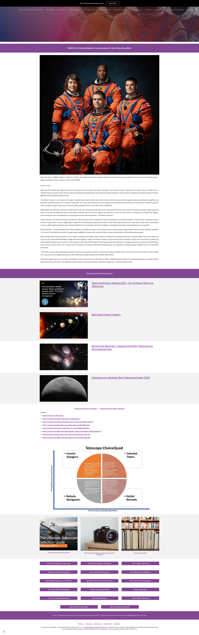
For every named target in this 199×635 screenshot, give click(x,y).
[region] (99, 3)
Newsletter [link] (50, 10)
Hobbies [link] (161, 10)
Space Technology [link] (175, 10)
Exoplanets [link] (149, 10)
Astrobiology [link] (73, 10)
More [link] (189, 10)
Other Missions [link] (135, 10)
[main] (99, 48)
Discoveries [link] (104, 10)
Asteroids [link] (60, 10)
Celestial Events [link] (119, 10)
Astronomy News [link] (89, 10)
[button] (196, 9)
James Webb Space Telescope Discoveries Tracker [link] (31, 10)
